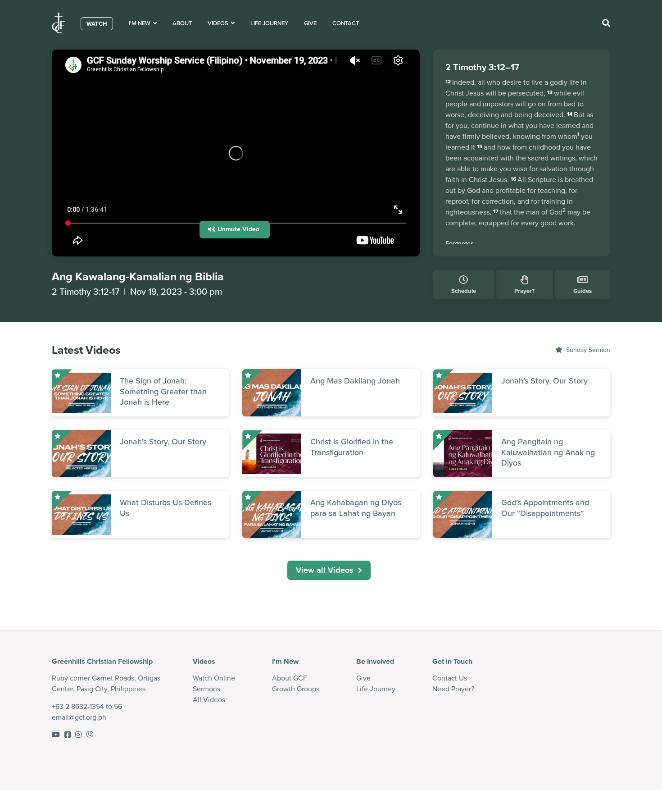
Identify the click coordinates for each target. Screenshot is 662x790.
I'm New (141, 23)
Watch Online (214, 678)
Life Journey (269, 23)
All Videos (209, 699)
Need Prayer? (453, 689)
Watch (96, 23)
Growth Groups (295, 689)
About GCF (289, 678)
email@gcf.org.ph (79, 717)
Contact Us (449, 678)
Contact (345, 23)
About (182, 23)
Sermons (206, 689)
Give (310, 23)
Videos (219, 23)
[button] (235, 229)
